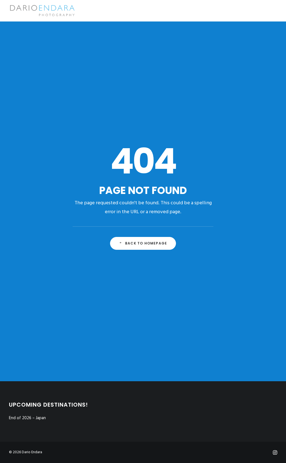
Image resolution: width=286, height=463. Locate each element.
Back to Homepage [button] (146, 243)
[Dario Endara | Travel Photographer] (42, 10)
